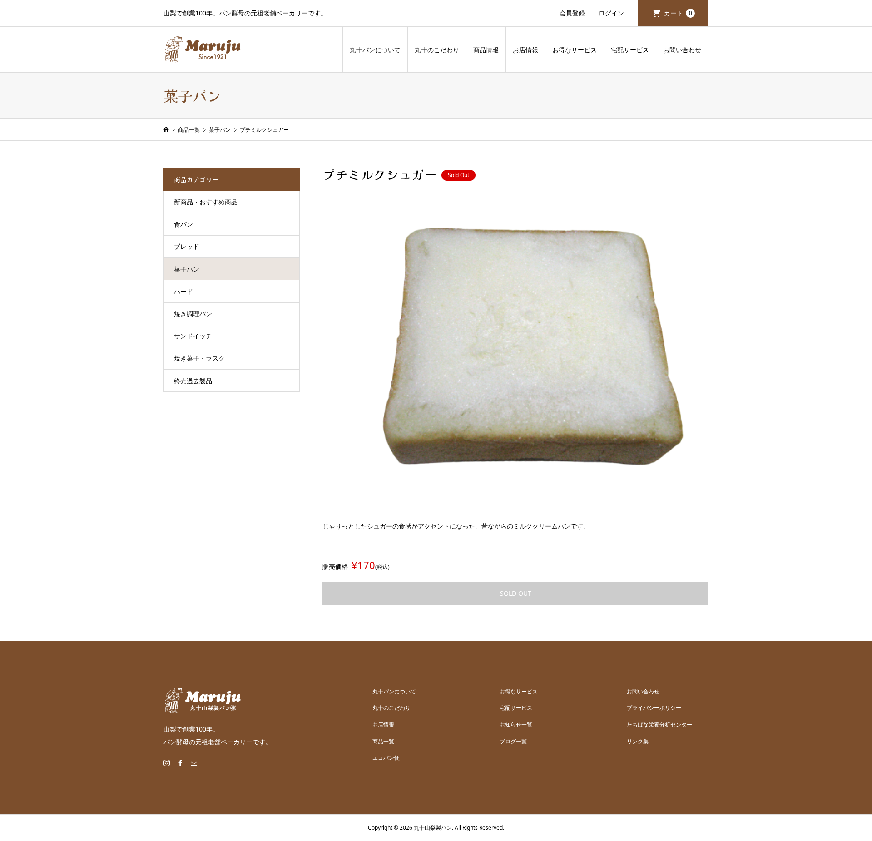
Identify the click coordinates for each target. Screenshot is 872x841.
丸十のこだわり (437, 49)
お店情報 (525, 49)
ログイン (611, 13)
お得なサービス (574, 49)
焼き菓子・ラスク (199, 358)
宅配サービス (630, 49)
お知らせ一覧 (516, 724)
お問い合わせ (682, 49)
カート (678, 13)
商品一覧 (383, 741)
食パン (183, 224)
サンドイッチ (193, 335)
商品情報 (486, 49)
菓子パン (186, 269)
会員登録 (572, 13)
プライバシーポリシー (654, 708)
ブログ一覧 (513, 741)
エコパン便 (386, 758)
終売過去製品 (193, 380)
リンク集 (638, 741)
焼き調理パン (193, 313)
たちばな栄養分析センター (659, 724)
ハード (183, 291)
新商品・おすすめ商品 (206, 202)
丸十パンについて (375, 49)
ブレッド (186, 246)
